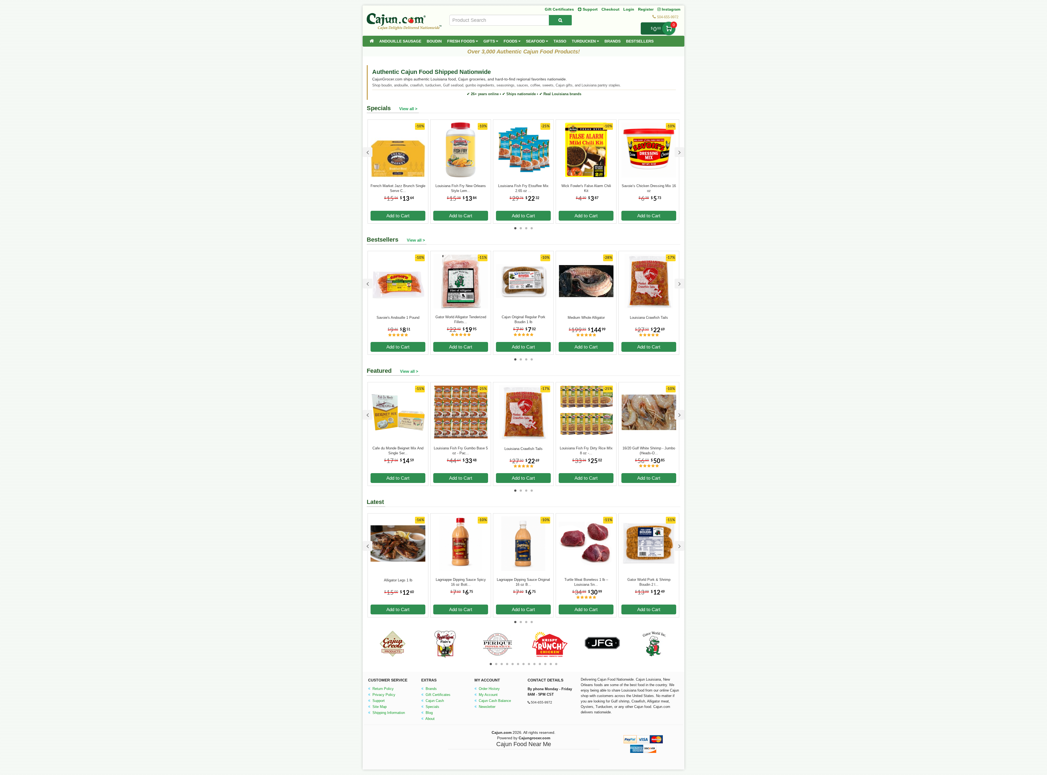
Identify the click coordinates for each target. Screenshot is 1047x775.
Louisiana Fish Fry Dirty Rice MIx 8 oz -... (586, 450)
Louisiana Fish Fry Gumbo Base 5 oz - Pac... (461, 450)
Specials (432, 707)
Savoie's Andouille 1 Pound (398, 318)
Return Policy (382, 689)
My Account (488, 695)
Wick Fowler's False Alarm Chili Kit (586, 188)
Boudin (434, 41)
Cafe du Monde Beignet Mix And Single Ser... (397, 450)
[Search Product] (560, 20)
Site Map (379, 707)
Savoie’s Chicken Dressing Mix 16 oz (649, 188)
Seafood (536, 41)
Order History (489, 689)
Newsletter (486, 707)
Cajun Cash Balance (494, 701)
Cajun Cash (434, 701)
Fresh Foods (461, 41)
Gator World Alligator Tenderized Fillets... (460, 319)
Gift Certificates (559, 9)
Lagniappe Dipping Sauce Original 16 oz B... (523, 582)
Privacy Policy (383, 695)
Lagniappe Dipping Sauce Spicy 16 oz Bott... (461, 582)
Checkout (610, 9)
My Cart (668, 28)
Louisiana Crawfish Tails (649, 318)
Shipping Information (388, 713)
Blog (429, 713)
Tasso (559, 41)
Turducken (584, 41)
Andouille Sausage (400, 41)
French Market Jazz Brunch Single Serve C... (398, 188)
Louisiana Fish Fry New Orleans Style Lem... (460, 188)
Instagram (670, 9)
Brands (612, 41)
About (430, 719)
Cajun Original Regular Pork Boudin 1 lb (523, 319)
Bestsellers (640, 41)
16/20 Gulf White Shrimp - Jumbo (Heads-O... (648, 450)
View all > (408, 108)
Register (646, 9)
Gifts (489, 41)
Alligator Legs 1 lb (398, 580)
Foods (511, 41)
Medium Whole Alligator (586, 318)
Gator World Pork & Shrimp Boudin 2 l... (648, 582)
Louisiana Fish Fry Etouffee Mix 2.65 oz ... (523, 188)
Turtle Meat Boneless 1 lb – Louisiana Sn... (586, 582)
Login (628, 9)
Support (378, 701)
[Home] (372, 41)
